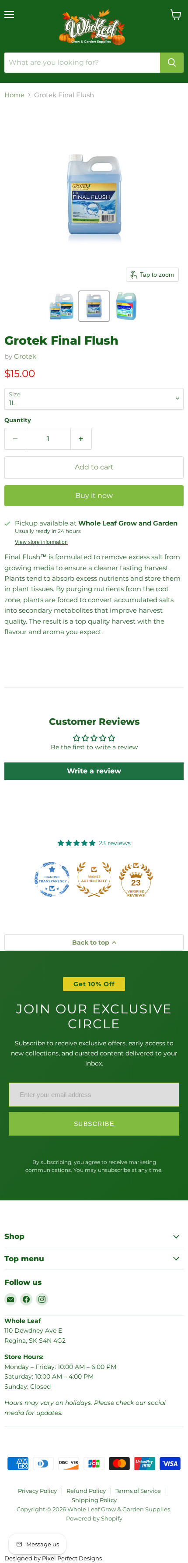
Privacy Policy (37, 1490)
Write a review (94, 771)
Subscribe (94, 1123)
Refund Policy (86, 1490)
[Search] (172, 63)
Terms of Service (138, 1490)
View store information (41, 542)
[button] (62, 306)
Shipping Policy (94, 1499)
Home (14, 95)
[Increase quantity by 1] (81, 439)
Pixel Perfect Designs (72, 1558)
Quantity (17, 420)
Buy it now (94, 495)
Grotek (25, 356)
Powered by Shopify (94, 1518)
